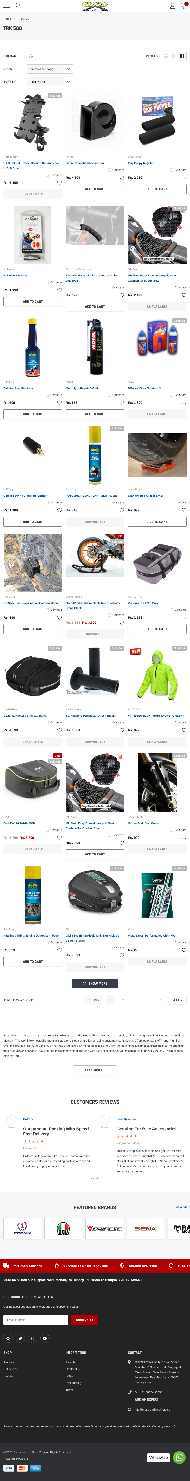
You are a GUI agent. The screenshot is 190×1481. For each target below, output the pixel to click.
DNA (131, 382)
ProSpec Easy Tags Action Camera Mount (31, 603)
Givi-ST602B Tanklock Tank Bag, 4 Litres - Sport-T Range (93, 938)
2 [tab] (97, 1178)
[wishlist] (59, 182)
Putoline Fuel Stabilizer (18, 388)
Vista (131, 929)
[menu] (6, 5)
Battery (28, 1119)
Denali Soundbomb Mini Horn (85, 163)
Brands (8, 1376)
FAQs (69, 1376)
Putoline (8, 382)
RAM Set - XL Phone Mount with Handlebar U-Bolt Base (31, 166)
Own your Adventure (79, 269)
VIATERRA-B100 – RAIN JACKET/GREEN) (156, 715)
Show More (98, 983)
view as (152, 56)
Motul (69, 382)
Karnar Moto (135, 817)
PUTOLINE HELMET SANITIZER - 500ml (91, 495)
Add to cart (95, 189)
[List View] (165, 56)
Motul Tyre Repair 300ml (82, 388)
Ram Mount (10, 157)
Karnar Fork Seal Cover (143, 823)
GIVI (6, 817)
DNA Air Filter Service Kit (145, 388)
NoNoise (9, 269)
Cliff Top (8, 489)
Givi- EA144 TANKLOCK (19, 823)
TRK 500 (23, 18)
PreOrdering (73, 1383)
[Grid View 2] (173, 56)
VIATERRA (135, 596)
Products (9, 1362)
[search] (18, 6)
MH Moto (133, 269)
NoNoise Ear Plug (15, 275)
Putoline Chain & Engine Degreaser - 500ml (31, 935)
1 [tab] (92, 1178)
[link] (32, 122)
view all (181, 1207)
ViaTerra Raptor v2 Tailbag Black (25, 715)
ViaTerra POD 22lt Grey (143, 603)
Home (7, 18)
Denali (70, 157)
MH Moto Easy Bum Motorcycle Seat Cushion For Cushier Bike (90, 826)
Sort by (9, 81)
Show (7, 68)
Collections (10, 1369)
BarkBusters (73, 709)
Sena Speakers (127, 1119)
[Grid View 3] (181, 56)
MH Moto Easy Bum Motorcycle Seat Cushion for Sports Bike (152, 278)
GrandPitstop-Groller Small (145, 495)
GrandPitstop (136, 489)
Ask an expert (146, 1399)
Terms (69, 1390)
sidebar (9, 56)
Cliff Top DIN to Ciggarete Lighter (25, 495)
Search (70, 1362)
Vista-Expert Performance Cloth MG (151, 935)
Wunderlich (135, 157)
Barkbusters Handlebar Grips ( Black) (91, 715)
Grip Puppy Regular (141, 163)
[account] (173, 5)
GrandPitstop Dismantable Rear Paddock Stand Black (93, 605)
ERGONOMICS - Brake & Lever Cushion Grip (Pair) (92, 278)
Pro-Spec (9, 596)
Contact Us (73, 1369)
